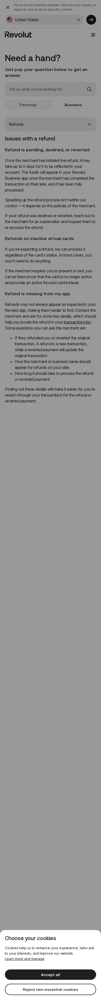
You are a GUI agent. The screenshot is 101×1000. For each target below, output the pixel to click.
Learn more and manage (24, 959)
